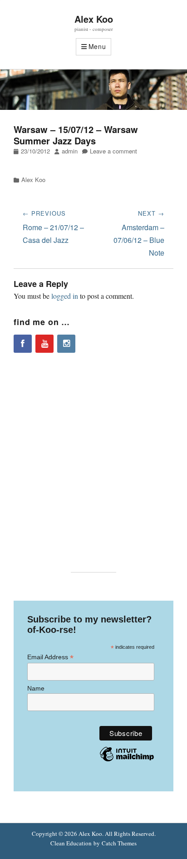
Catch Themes (119, 843)
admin (70, 151)
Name (35, 688)
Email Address (50, 657)
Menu (97, 46)
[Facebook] (23, 344)
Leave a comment (113, 151)
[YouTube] (44, 344)
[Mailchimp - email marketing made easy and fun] (126, 761)
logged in (64, 296)
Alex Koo (93, 18)
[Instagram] (66, 344)
